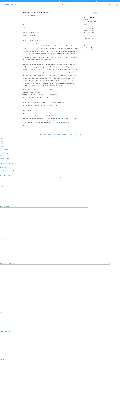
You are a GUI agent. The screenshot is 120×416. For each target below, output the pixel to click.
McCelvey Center (95, 4)
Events (88, 1)
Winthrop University (4, 155)
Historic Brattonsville (64, 4)
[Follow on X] (60, 179)
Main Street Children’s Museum (80, 4)
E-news (84, 1)
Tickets (92, 1)
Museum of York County (108, 4)
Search (95, 13)
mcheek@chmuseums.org (36, 40)
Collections (66, 1)
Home (40, 134)
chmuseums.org (44, 108)
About (50, 1)
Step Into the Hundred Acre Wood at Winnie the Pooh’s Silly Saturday (90, 40)
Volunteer (58, 134)
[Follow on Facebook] (60, 177)
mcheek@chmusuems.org (49, 120)
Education (73, 1)
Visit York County (4, 153)
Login (96, 1)
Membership (3, 144)
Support (59, 1)
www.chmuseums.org (27, 37)
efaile (25, 15)
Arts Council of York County (6, 163)
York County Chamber (5, 161)
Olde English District (5, 158)
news (35, 15)
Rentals (78, 1)
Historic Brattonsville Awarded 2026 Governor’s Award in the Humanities (90, 28)
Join (54, 1)
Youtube (2, 146)
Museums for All (4, 149)
